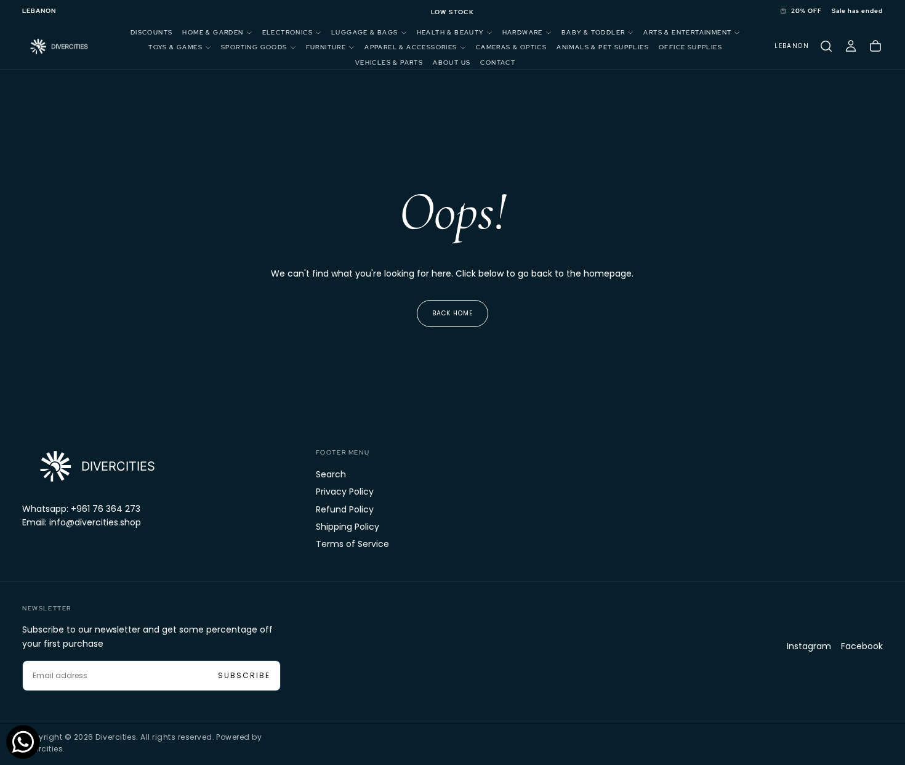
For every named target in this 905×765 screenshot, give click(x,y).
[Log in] (850, 46)
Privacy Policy (345, 491)
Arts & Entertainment (687, 32)
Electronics (287, 32)
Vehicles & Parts (389, 63)
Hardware (522, 32)
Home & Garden (212, 32)
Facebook (862, 646)
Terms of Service (352, 544)
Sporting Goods (254, 47)
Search (331, 474)
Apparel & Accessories (410, 47)
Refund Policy (345, 509)
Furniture (326, 47)
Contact (497, 63)
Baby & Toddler (593, 32)
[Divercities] (96, 466)
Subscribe (244, 675)
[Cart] (875, 46)
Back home (452, 313)
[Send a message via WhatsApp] (23, 742)
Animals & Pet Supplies (603, 47)
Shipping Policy (347, 526)
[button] (39, 11)
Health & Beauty (450, 32)
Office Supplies (690, 47)
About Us (451, 63)
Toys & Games (175, 47)
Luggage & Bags (364, 32)
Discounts (152, 32)
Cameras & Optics (511, 47)
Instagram (809, 646)
